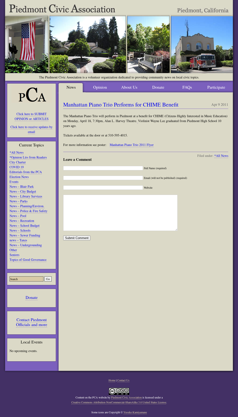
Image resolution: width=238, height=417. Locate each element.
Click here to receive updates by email (31, 129)
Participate (216, 87)
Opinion (100, 87)
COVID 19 (17, 167)
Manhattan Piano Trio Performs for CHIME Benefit (120, 104)
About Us (129, 87)
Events (14, 181)
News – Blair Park (22, 186)
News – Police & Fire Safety (28, 211)
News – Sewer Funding (25, 235)
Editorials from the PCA (26, 172)
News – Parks (18, 201)
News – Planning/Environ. (27, 206)
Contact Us (123, 380)
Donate (32, 297)
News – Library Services (26, 196)
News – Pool (18, 215)
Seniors (14, 254)
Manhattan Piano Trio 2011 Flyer (132, 144)
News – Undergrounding (26, 245)
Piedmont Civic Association (126, 397)
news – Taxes (18, 240)
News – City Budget (23, 191)
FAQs (187, 87)
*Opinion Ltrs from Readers (28, 157)
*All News (16, 152)
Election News (19, 177)
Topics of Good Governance (28, 259)
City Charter (18, 162)
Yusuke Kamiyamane (135, 412)
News (71, 87)
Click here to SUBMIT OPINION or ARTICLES (32, 116)
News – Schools (20, 230)
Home (112, 380)
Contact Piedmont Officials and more (31, 322)
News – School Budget (25, 225)
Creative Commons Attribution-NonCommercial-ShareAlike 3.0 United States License (118, 402)
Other (13, 250)
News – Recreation (22, 220)
